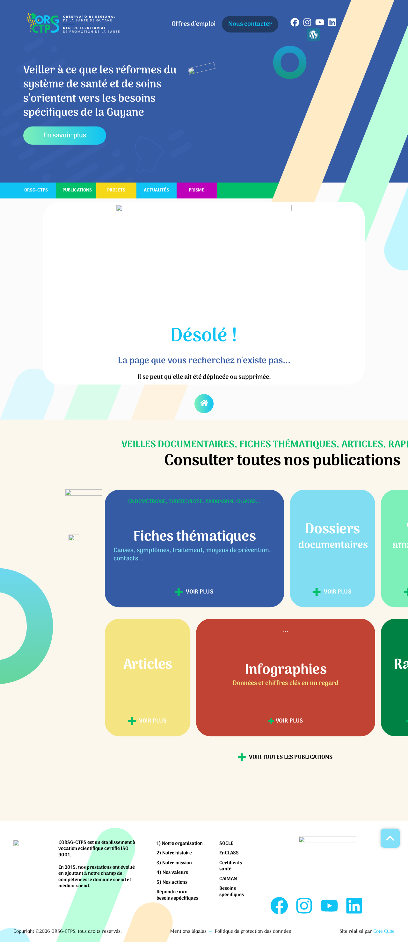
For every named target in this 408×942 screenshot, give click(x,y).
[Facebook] (294, 22)
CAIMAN (228, 879)
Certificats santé (230, 866)
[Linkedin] (332, 22)
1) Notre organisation (180, 843)
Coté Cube (384, 931)
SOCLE (226, 843)
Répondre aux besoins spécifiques (177, 895)
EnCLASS (229, 853)
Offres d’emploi (193, 24)
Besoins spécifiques (231, 892)
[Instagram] (307, 22)
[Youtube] (319, 22)
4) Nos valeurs (172, 872)
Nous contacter (250, 24)
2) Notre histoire (174, 853)
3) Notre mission (174, 863)
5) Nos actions (172, 882)
